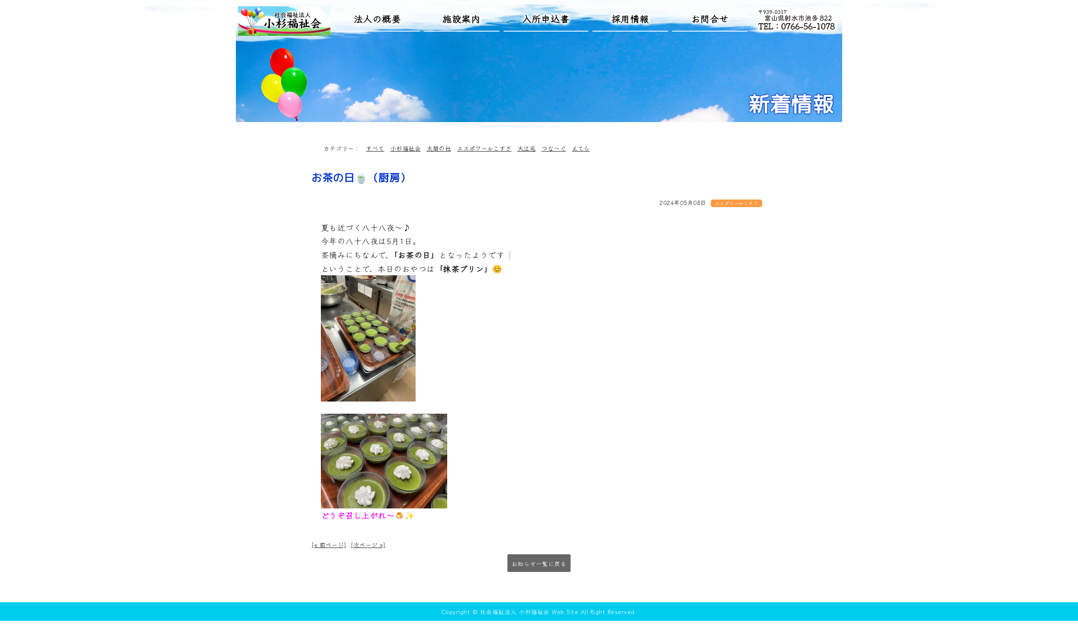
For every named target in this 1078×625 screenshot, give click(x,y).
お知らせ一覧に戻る (539, 563)
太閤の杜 (439, 148)
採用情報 (630, 18)
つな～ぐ (554, 148)
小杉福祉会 (405, 148)
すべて (375, 148)
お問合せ (710, 18)
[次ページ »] (368, 544)
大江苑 (527, 148)
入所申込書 (546, 18)
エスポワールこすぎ (484, 148)
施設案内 (461, 18)
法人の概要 (377, 18)
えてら (581, 148)
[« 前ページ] (329, 544)
